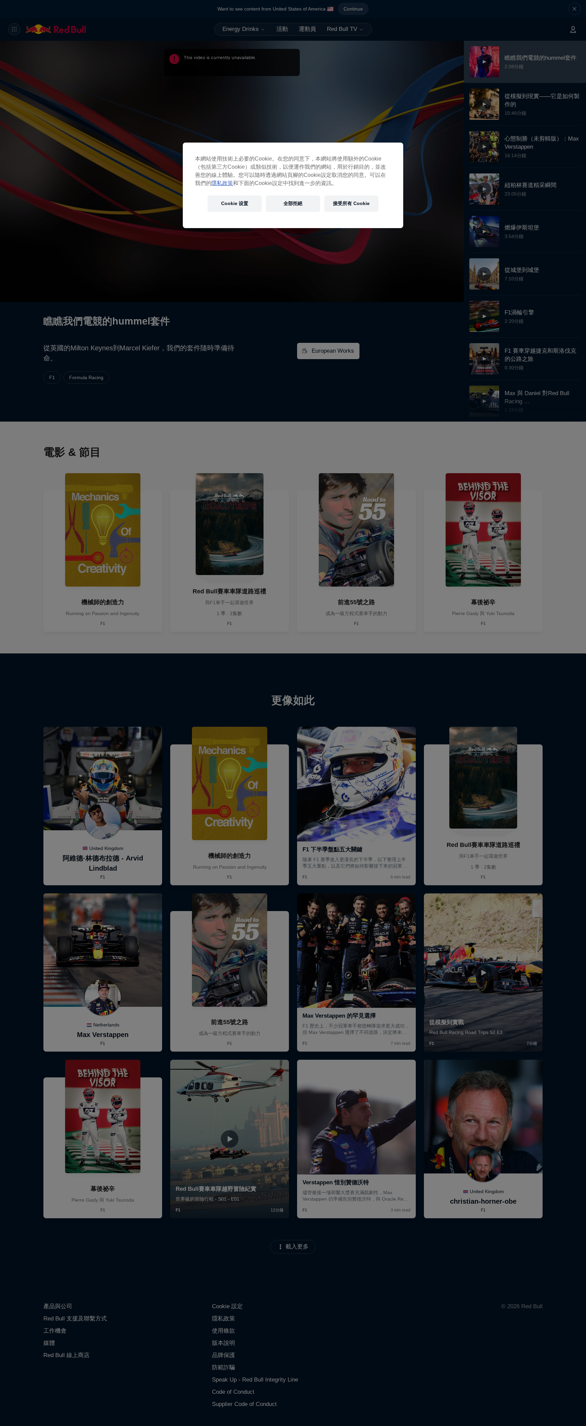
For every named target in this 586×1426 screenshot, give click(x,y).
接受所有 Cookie (351, 203)
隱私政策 (222, 183)
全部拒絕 (293, 203)
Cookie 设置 (234, 203)
